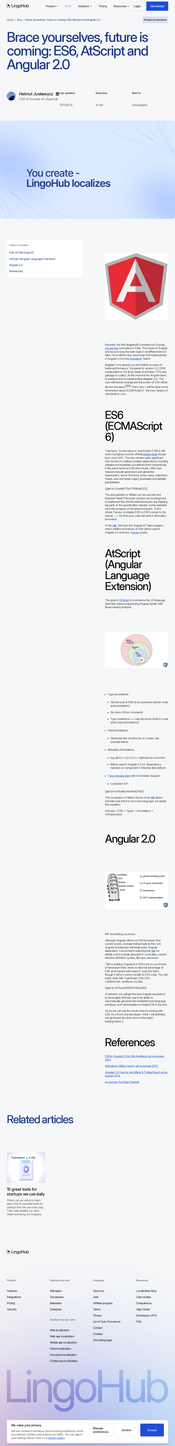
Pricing (103, 6)
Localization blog (146, 1291)
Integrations (14, 1297)
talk (114, 525)
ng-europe (111, 348)
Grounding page (102, 1340)
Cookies (98, 1334)
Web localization (59, 1330)
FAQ (138, 1321)
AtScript (124, 600)
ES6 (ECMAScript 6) (21, 252)
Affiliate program (102, 1303)
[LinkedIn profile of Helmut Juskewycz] (57, 94)
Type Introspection (119, 776)
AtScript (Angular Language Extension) (32, 259)
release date (150, 454)
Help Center (143, 1309)
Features (12, 1291)
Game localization (60, 1348)
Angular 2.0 (16, 265)
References (16, 271)
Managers (56, 1291)
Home (10, 19)
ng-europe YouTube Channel (122, 1082)
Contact (98, 1327)
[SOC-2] (149, 1255)
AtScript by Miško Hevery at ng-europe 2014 (131, 1066)
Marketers (56, 1303)
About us (98, 1291)
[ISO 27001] (162, 1255)
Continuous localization (64, 1361)
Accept (152, 1430)
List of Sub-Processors (106, 1321)
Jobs (96, 1297)
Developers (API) (146, 1315)
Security (12, 1309)
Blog (19, 19)
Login (137, 6)
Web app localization (62, 1336)
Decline (126, 1430)
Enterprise (56, 1309)
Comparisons (144, 1303)
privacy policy (56, 1438)
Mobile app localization (63, 1342)
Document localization (63, 1354)
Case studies (143, 1297)
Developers (57, 1297)
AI (69, 6)
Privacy (97, 1315)
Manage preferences (100, 1430)
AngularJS (136, 358)
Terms (96, 1309)
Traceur (134, 532)
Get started (157, 6)
